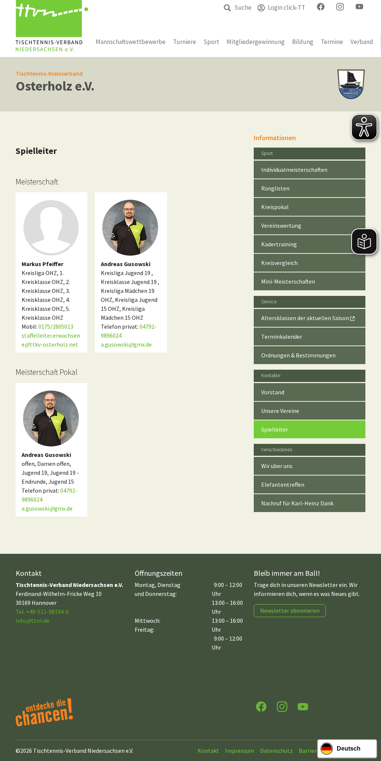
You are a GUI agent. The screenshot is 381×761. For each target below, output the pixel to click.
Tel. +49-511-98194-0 (42, 611)
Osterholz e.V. (55, 86)
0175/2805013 (55, 326)
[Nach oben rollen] (368, 726)
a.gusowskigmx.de (126, 344)
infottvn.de (32, 620)
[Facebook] (261, 706)
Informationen (275, 137)
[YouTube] (303, 706)
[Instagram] (282, 706)
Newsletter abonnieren (290, 610)
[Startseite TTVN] (52, 28)
